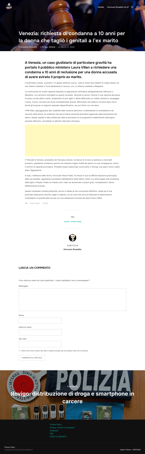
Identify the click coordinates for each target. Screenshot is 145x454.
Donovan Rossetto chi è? (118, 7)
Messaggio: (24, 286)
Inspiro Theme (125, 450)
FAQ (51, 433)
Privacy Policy (10, 447)
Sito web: (23, 339)
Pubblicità (54, 430)
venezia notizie (75, 222)
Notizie (101, 7)
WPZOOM (136, 450)
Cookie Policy (56, 424)
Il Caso (45, 47)
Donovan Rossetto (29, 47)
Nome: (21, 315)
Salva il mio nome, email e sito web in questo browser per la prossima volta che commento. (54, 351)
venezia (66, 222)
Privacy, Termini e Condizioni (62, 427)
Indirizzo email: (25, 327)
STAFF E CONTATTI (58, 436)
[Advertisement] (72, 140)
